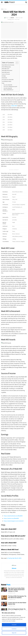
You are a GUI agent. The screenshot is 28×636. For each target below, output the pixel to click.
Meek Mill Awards (6, 72)
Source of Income (6, 74)
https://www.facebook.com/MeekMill (13, 516)
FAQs (3, 83)
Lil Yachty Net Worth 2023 (14, 558)
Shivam (12, 17)
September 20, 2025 (11, 599)
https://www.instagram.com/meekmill (14, 521)
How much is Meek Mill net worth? (10, 86)
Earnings (4, 76)
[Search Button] (26, 2)
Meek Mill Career (5, 68)
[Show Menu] (2, 2)
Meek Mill (14, 106)
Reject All (14, 632)
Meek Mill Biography (6, 66)
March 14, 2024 (19, 17)
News (5, 9)
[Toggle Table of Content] (16, 62)
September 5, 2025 (11, 605)
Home (2, 9)
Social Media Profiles (6, 81)
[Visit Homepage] (14, 2)
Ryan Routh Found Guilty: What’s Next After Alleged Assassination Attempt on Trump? (16, 589)
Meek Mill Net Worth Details (8, 65)
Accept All (14, 624)
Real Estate (4, 77)
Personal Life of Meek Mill (7, 79)
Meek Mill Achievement (7, 70)
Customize (14, 628)
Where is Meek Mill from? (8, 89)
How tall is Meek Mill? (8, 88)
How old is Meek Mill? (8, 85)
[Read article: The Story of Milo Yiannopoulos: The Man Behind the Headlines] (4, 597)
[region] (14, 623)
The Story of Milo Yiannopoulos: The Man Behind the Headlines (17, 596)
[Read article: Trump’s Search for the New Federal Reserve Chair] (4, 604)
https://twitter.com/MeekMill (11, 518)
